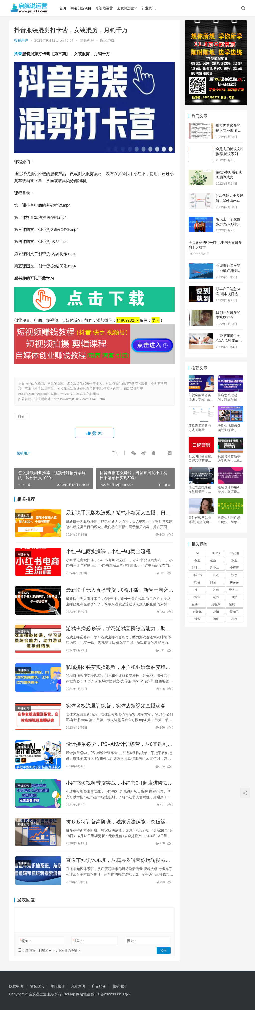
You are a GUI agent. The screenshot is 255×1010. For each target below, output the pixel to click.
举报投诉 (57, 986)
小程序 (234, 567)
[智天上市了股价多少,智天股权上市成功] (201, 219)
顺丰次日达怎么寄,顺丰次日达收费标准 (228, 293)
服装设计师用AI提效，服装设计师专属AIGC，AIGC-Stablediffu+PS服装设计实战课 (230, 489)
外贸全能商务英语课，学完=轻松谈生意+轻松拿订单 (201, 397)
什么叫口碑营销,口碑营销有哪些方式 (200, 458)
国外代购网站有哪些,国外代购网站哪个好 (200, 519)
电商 (216, 597)
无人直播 (235, 589)
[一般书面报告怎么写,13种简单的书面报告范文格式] (201, 336)
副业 (234, 560)
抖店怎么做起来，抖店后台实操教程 (229, 397)
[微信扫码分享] (133, 453)
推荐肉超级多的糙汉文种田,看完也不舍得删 (228, 130)
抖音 (18, 53)
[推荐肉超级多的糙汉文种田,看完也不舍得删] (201, 125)
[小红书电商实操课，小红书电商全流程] (38, 562)
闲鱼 (216, 619)
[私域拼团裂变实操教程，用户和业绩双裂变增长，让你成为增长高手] (38, 677)
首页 (63, 7)
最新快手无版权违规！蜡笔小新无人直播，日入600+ (118, 512)
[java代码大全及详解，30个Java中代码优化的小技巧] (201, 195)
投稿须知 (120, 986)
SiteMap (68, 993)
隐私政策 (37, 986)
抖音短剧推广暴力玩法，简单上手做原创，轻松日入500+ (229, 519)
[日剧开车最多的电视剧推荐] (201, 312)
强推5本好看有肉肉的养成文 (229, 174)
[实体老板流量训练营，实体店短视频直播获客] (38, 716)
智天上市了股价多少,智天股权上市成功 (228, 223)
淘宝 (197, 597)
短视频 (215, 604)
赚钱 (197, 619)
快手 (234, 575)
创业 (197, 560)
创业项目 (216, 560)
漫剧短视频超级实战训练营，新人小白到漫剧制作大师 (229, 427)
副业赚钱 (198, 567)
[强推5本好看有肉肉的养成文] (201, 172)
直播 (234, 597)
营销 (216, 611)
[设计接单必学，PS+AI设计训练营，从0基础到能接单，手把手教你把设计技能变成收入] (38, 754)
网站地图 (83, 993)
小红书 (197, 575)
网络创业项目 (80, 7)
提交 (164, 950)
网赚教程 (87, 40)
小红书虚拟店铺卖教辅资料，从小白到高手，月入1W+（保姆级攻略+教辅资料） (201, 489)
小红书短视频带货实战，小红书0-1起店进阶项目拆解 (119, 782)
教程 (216, 589)
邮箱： (79, 940)
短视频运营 (104, 7)
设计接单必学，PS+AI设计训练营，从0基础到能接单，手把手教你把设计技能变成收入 (119, 743)
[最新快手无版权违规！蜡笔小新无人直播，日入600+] (38, 523)
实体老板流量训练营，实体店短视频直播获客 (116, 705)
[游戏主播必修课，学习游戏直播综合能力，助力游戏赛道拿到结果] (38, 639)
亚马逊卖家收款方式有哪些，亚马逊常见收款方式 (200, 427)
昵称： (26, 940)
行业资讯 (149, 7)
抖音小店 (216, 582)
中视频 (234, 553)
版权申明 (16, 986)
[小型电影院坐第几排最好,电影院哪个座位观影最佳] (201, 265)
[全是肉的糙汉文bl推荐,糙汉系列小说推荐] (201, 149)
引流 (216, 575)
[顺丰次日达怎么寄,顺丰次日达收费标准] (201, 289)
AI (197, 553)
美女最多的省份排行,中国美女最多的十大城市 (215, 245)
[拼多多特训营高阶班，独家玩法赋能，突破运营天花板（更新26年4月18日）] (38, 832)
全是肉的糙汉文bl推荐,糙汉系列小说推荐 (229, 153)
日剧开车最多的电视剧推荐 (228, 315)
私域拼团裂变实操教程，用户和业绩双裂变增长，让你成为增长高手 (116, 666)
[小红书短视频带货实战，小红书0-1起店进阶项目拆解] (38, 793)
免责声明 (78, 986)
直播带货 (198, 604)
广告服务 (99, 986)
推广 (197, 589)
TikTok (215, 553)
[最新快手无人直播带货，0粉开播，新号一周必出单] (38, 600)
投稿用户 (21, 40)
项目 (234, 619)
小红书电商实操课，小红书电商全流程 (108, 551)
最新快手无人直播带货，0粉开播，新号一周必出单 (119, 589)
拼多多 (234, 582)
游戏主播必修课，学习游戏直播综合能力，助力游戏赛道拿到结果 (118, 628)
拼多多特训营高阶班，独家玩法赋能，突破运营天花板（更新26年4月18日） (118, 821)
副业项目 (216, 567)
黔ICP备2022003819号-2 (110, 993)
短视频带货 (236, 604)
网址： (132, 940)
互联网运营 (125, 7)
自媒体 (197, 611)
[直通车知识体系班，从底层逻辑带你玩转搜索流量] (38, 870)
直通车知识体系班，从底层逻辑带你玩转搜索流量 (118, 859)
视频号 (234, 611)
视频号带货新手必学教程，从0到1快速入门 (230, 458)
